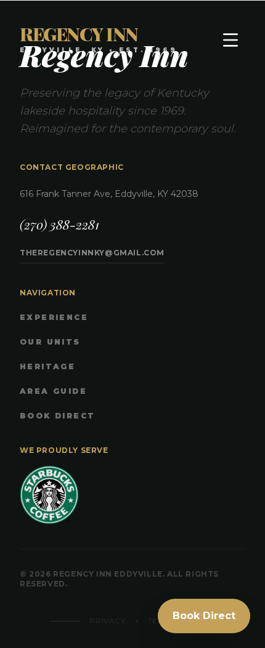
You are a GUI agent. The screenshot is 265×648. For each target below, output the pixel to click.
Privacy (107, 620)
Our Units (50, 341)
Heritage (47, 366)
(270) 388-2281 (59, 224)
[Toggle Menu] (230, 40)
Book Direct (57, 415)
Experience (54, 317)
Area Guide (53, 391)
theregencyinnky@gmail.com (92, 252)
